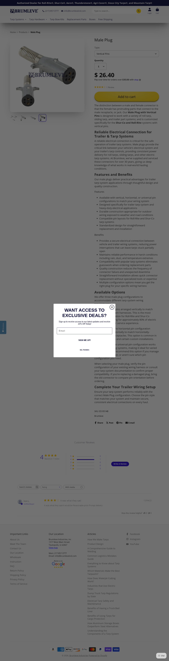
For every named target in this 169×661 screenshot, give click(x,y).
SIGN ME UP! (84, 340)
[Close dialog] (112, 307)
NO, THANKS (84, 350)
